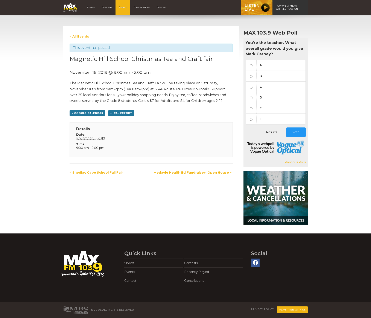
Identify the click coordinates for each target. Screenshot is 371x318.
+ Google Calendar (87, 113)
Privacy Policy (262, 309)
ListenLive (252, 7)
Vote (296, 132)
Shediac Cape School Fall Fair (96, 172)
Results (271, 132)
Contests (107, 7)
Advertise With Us (292, 309)
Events (123, 7)
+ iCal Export (121, 113)
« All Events (79, 36)
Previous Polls (295, 162)
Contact (162, 7)
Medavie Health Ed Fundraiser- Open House (193, 172)
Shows (91, 7)
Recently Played (196, 272)
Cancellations (142, 7)
